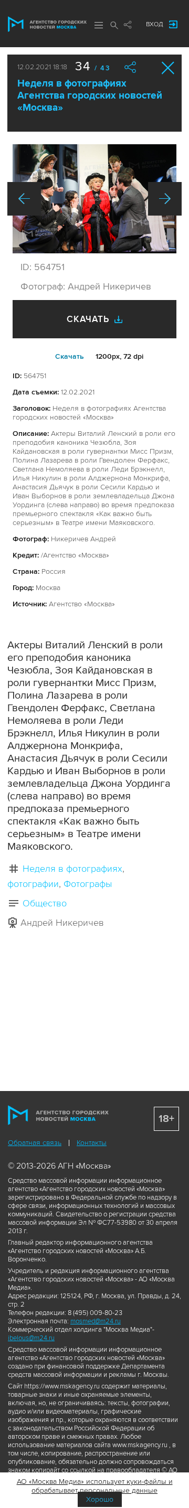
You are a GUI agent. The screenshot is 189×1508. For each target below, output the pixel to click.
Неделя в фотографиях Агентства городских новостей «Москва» (89, 96)
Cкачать (69, 356)
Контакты (92, 1142)
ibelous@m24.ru (31, 1338)
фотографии (33, 884)
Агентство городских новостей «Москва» (47, 24)
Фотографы (88, 884)
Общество (45, 903)
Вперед (165, 199)
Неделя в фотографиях (72, 868)
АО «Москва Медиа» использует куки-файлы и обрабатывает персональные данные (95, 1486)
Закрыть (168, 68)
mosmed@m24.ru (95, 1321)
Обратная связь (34, 1142)
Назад (24, 199)
